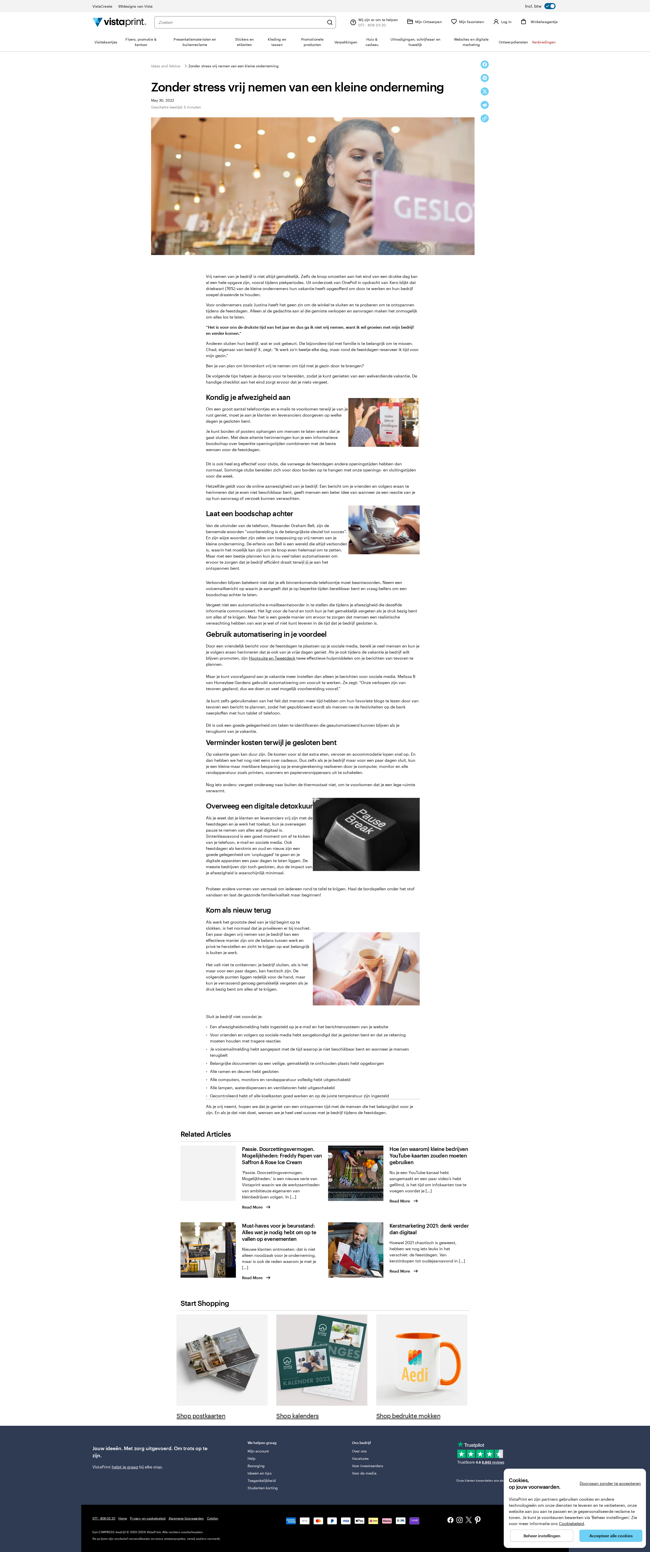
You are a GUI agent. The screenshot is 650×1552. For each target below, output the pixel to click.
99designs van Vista (135, 6)
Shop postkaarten (200, 1415)
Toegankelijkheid (262, 1480)
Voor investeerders (367, 1466)
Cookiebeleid (571, 1523)
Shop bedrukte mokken (408, 1415)
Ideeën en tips (260, 1473)
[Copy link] (485, 118)
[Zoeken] (330, 22)
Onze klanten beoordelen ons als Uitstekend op (498, 1480)
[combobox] (241, 22)
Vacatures (360, 1458)
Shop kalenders (297, 1415)
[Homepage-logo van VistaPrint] (119, 22)
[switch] (540, 6)
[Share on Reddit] (485, 105)
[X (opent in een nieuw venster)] (469, 1521)
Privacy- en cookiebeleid (148, 1518)
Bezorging (256, 1466)
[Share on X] (485, 91)
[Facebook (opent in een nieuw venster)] (450, 1521)
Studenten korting (263, 1488)
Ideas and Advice (165, 66)
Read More (252, 1207)
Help (251, 1458)
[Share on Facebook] (485, 64)
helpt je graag (125, 1466)
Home (122, 1518)
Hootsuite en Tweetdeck (272, 658)
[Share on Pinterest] (485, 78)
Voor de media (364, 1473)
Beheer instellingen (542, 1535)
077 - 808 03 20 (103, 1518)
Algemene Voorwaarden (186, 1518)
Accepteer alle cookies (611, 1535)
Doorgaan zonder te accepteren (610, 1483)
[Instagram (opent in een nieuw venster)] (460, 1521)
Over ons (359, 1451)
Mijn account (258, 1451)
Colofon (212, 1518)
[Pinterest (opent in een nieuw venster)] (478, 1520)
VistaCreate (102, 6)
